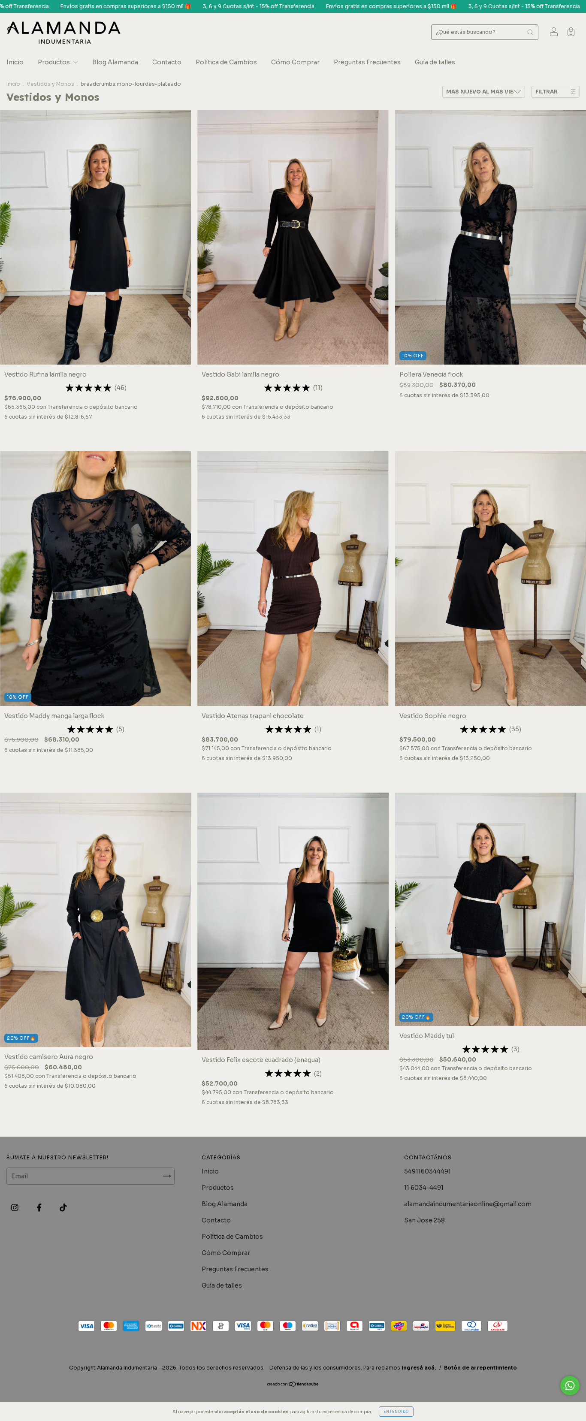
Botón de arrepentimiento (480, 1367)
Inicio (15, 62)
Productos (54, 62)
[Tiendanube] (293, 1385)
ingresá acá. (419, 1367)
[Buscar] (530, 32)
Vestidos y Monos (50, 84)
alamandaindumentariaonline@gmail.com (468, 1204)
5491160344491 (427, 1171)
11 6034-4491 (424, 1188)
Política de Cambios (226, 62)
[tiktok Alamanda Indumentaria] (63, 1208)
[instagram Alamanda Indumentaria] (15, 1208)
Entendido (396, 1411)
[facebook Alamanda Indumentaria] (40, 1208)
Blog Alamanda (115, 62)
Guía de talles (435, 62)
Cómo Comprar (295, 62)
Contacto (166, 62)
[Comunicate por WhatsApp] (570, 1385)
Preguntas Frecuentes (367, 62)
